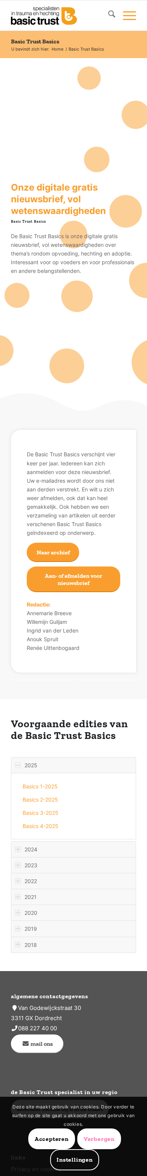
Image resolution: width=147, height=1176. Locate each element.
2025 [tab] (30, 765)
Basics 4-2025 (40, 826)
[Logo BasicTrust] (61, 15)
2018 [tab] (30, 945)
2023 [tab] (30, 865)
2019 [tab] (30, 928)
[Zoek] (108, 15)
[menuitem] (108, 15)
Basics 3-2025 (40, 813)
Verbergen (99, 1138)
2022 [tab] (30, 881)
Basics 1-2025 (40, 786)
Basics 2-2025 (40, 799)
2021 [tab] (30, 897)
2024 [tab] (30, 849)
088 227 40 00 (37, 1028)
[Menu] (125, 15)
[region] (73, 806)
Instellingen (75, 1159)
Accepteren (52, 1138)
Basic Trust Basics (35, 41)
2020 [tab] (30, 913)
